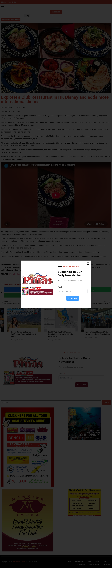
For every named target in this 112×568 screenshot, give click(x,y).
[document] (56, 284)
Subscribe (72, 298)
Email (60, 287)
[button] (88, 263)
